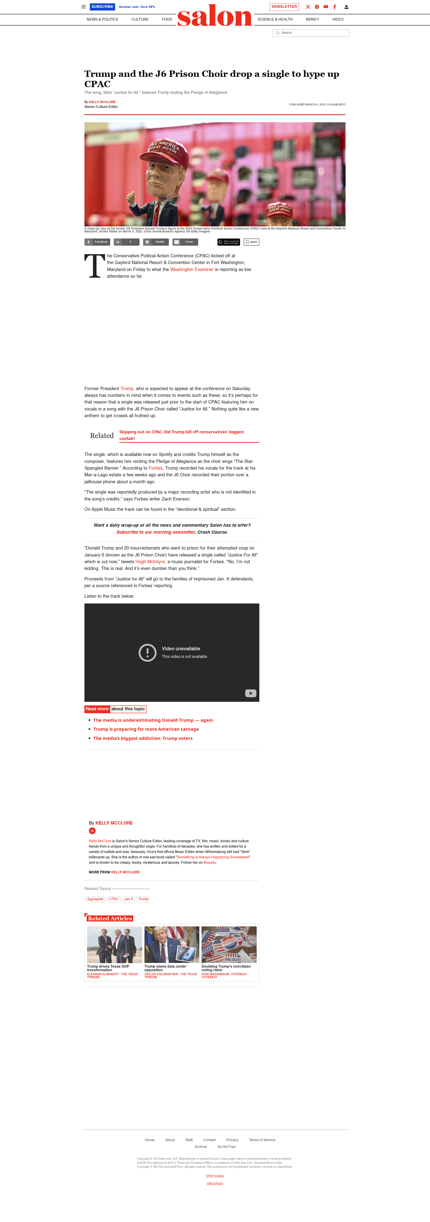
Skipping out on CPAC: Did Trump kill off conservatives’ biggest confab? (181, 435)
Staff (189, 1140)
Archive (201, 1147)
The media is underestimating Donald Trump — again (153, 720)
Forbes (156, 468)
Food (167, 19)
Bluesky (210, 863)
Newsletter (284, 7)
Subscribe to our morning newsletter (155, 532)
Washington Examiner (192, 270)
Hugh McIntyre (150, 562)
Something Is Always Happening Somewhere (213, 857)
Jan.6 (128, 899)
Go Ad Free (226, 1147)
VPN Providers (215, 1176)
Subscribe (102, 7)
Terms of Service (262, 1140)
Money (312, 19)
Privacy (232, 1140)
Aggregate (95, 899)
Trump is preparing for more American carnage (146, 729)
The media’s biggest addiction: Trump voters (143, 738)
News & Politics (102, 19)
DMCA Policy (215, 1183)
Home (150, 1140)
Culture (140, 19)
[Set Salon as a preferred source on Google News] (228, 242)
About (170, 1140)
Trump (126, 389)
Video (338, 19)
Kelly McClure (102, 102)
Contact (209, 1140)
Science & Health (275, 19)
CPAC (114, 899)
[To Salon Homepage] (215, 15)
